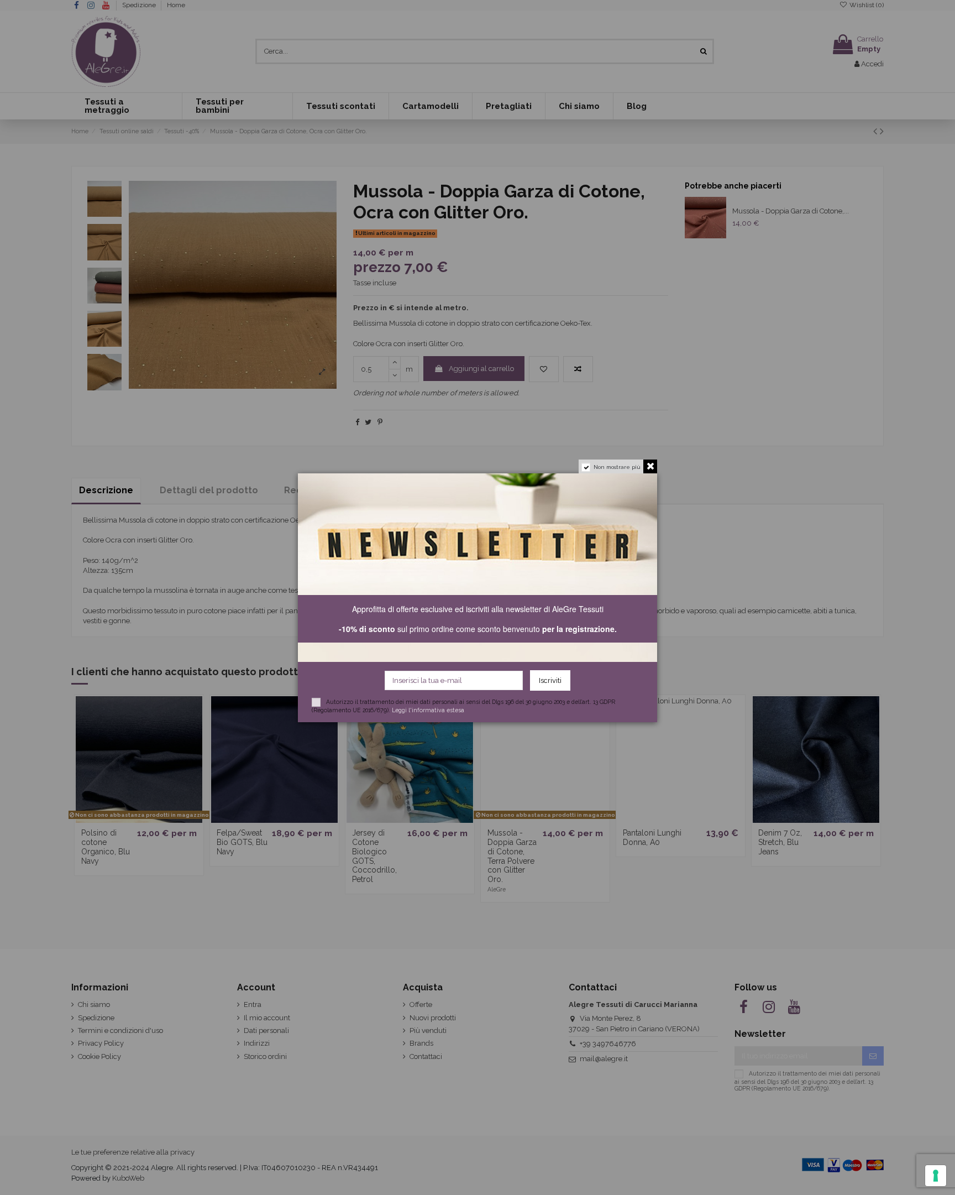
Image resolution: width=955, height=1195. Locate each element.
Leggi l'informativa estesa (428, 710)
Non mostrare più (617, 467)
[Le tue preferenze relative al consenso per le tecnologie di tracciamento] (935, 1175)
